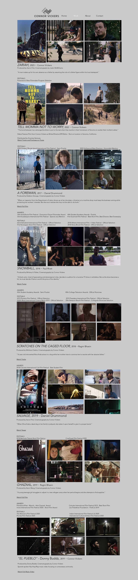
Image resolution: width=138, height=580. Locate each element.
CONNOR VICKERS (46, 16)
